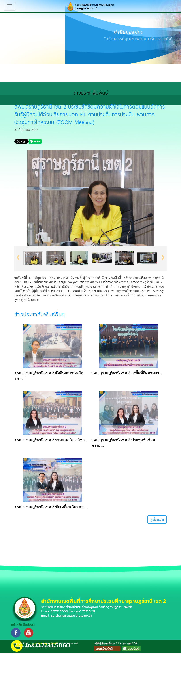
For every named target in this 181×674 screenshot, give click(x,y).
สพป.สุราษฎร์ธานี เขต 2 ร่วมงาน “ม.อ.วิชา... (51, 440)
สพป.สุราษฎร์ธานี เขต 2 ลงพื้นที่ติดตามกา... (126, 373)
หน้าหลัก (16, 624)
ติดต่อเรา (29, 624)
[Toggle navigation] (10, 6)
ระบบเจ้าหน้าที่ (104, 648)
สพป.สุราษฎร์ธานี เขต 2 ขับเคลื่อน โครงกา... (51, 507)
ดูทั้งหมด (157, 519)
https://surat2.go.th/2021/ (44, 643)
